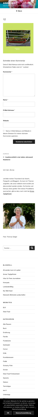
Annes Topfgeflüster (9, 274)
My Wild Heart (7, 291)
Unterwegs (6, 394)
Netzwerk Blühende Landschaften (14, 295)
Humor (5, 349)
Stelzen (5, 382)
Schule (5, 369)
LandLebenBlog (8, 287)
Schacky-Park (8, 365)
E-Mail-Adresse (9, 110)
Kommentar (7, 72)
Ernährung (6, 332)
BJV (4, 307)
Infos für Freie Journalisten (11, 278)
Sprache (6, 378)
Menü (20, 11)
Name (5, 100)
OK (8, 413)
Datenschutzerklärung (23, 413)
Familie (5, 336)
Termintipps (7, 386)
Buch (4, 328)
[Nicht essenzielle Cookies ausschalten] (35, 408)
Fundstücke (7, 341)
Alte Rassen (7, 324)
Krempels (6, 282)
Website (6, 120)
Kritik (4, 353)
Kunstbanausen (8, 357)
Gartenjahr (6, 345)
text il (4, 390)
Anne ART (10, 3)
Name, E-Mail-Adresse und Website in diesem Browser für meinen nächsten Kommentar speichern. (17, 133)
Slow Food (6, 311)
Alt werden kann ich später (12, 270)
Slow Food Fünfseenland (11, 374)
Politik (5, 361)
